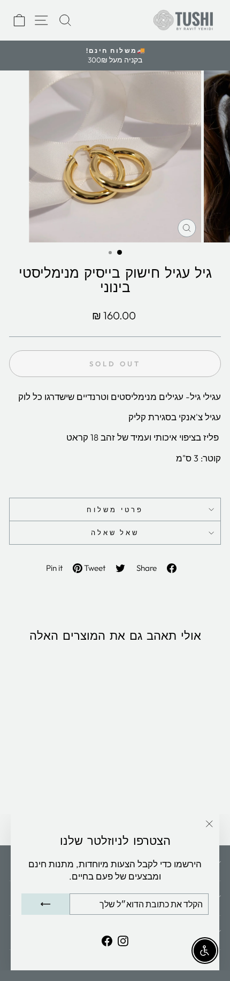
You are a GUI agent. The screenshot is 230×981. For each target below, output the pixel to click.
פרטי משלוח (115, 509)
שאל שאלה (115, 532)
